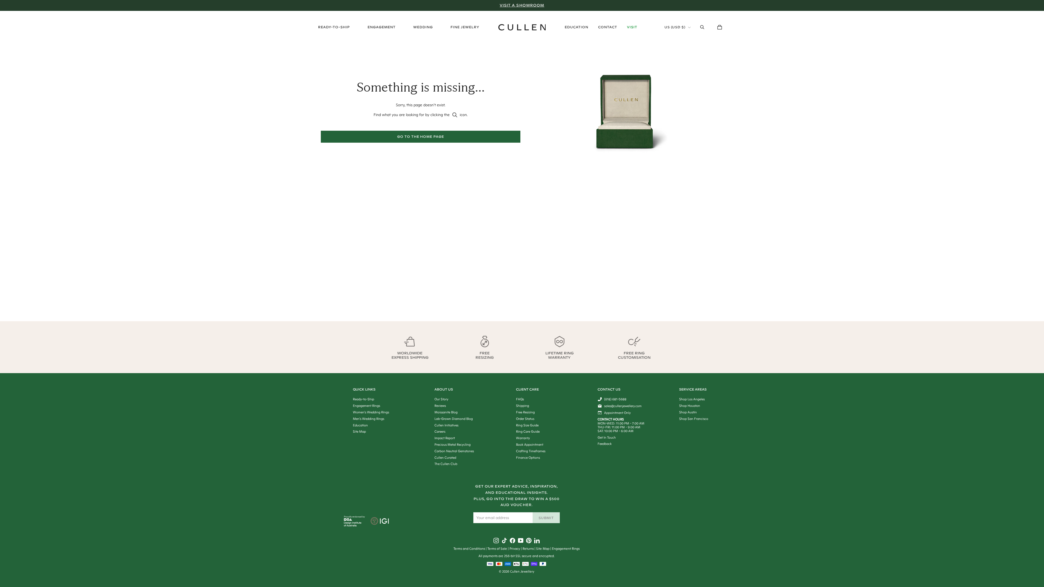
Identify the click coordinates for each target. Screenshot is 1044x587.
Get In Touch (607, 437)
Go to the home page (420, 137)
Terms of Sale (497, 549)
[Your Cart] (720, 27)
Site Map (542, 549)
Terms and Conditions (469, 549)
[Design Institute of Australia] (353, 525)
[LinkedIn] (537, 540)
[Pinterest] (529, 540)
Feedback (605, 444)
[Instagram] (496, 540)
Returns (528, 549)
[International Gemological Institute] (380, 521)
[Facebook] (512, 540)
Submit (546, 518)
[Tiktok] (504, 540)
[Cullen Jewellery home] (522, 27)
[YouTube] (520, 540)
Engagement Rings (566, 549)
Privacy (514, 549)
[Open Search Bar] (702, 27)
